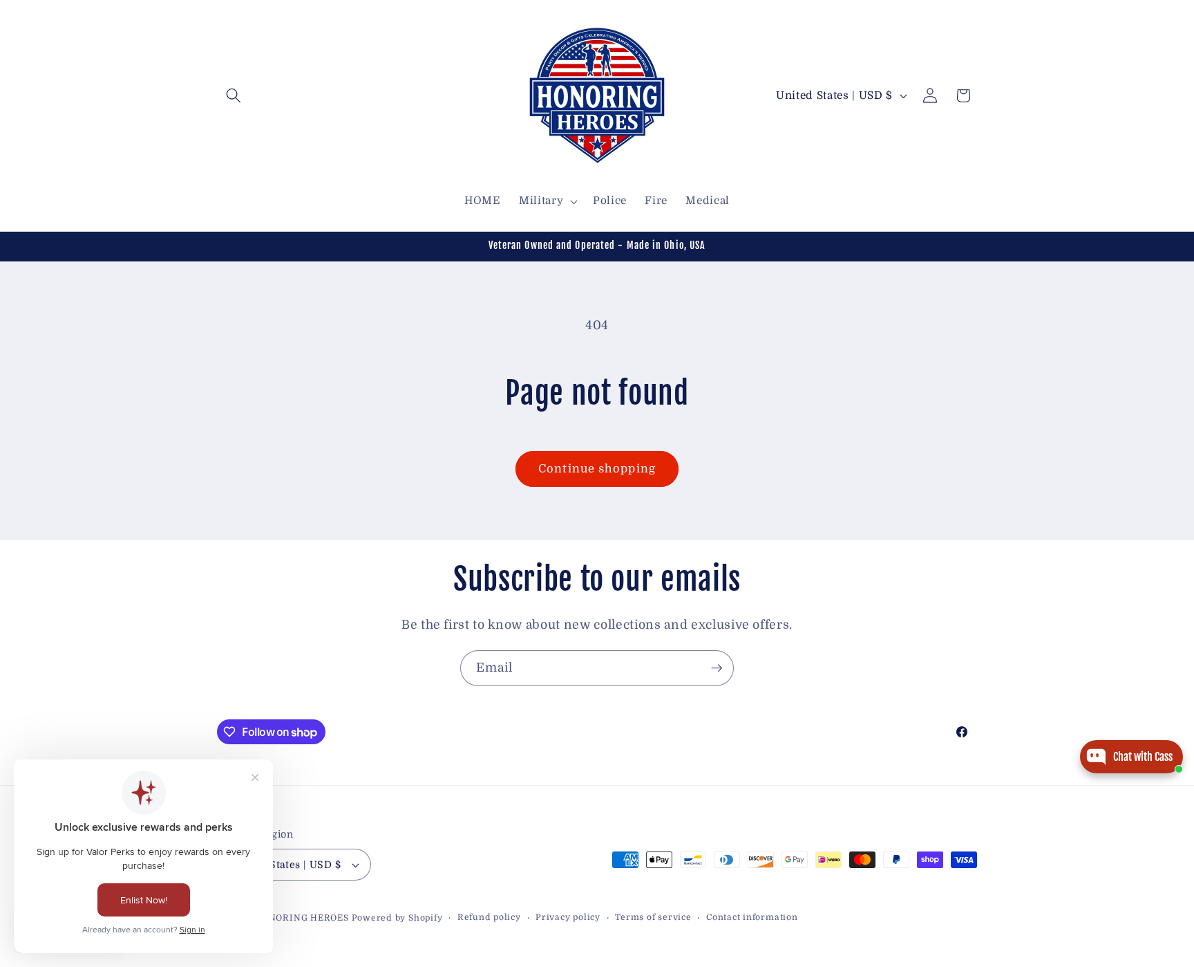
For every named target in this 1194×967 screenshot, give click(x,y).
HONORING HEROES (301, 918)
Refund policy (489, 917)
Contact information (752, 917)
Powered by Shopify (397, 918)
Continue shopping (597, 468)
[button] (233, 95)
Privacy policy (568, 917)
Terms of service (653, 917)
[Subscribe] (716, 668)
